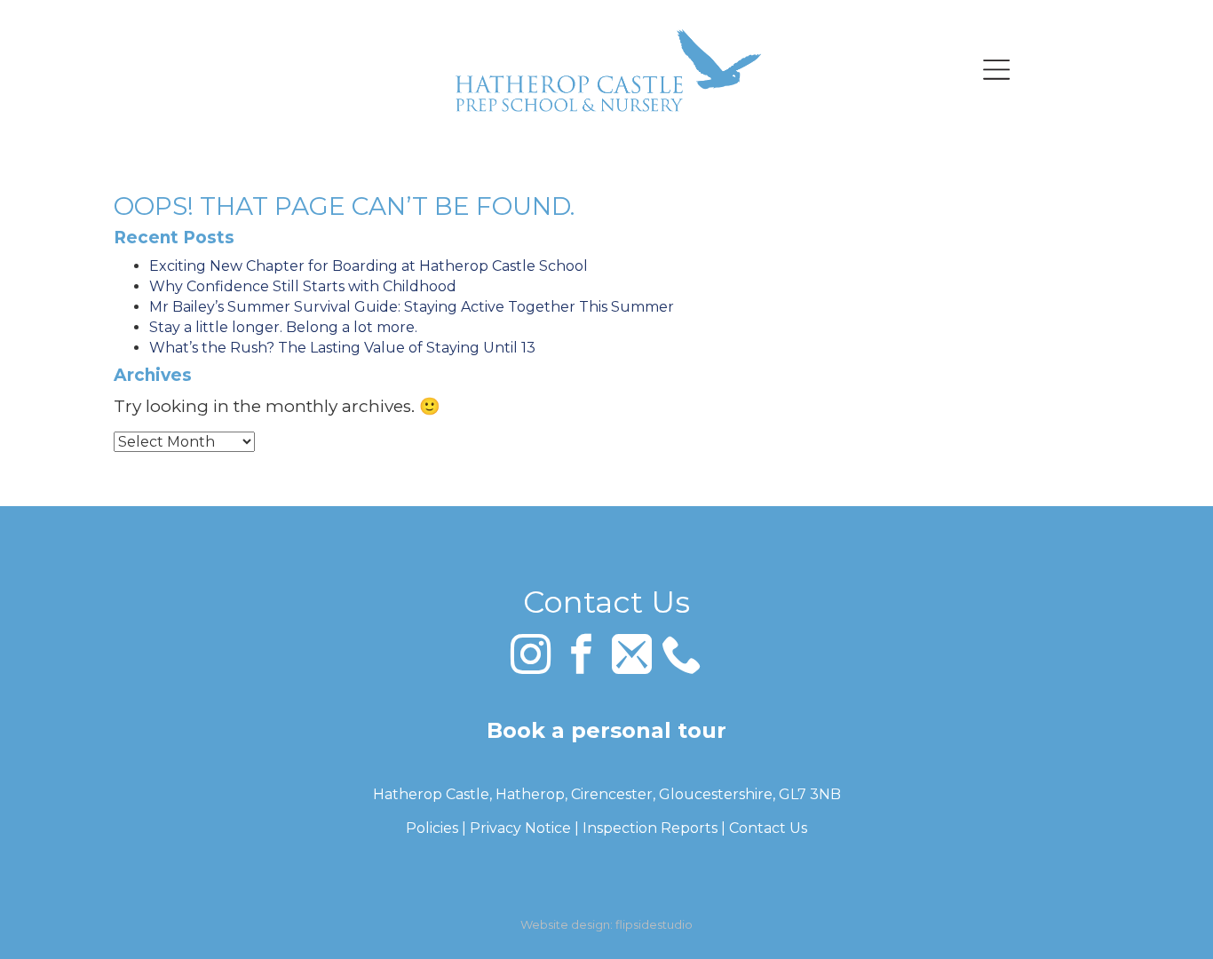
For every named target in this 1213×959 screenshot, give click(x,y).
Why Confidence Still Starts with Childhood (302, 286)
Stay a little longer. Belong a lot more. (283, 327)
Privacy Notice (520, 828)
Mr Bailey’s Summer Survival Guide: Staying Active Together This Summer (411, 306)
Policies (432, 828)
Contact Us (768, 828)
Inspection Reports (650, 828)
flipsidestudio (654, 924)
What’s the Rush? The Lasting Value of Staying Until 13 (342, 347)
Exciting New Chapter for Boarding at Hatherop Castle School (368, 266)
